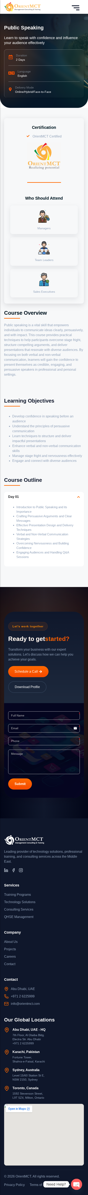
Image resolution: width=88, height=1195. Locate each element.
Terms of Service (42, 1185)
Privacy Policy (14, 1185)
